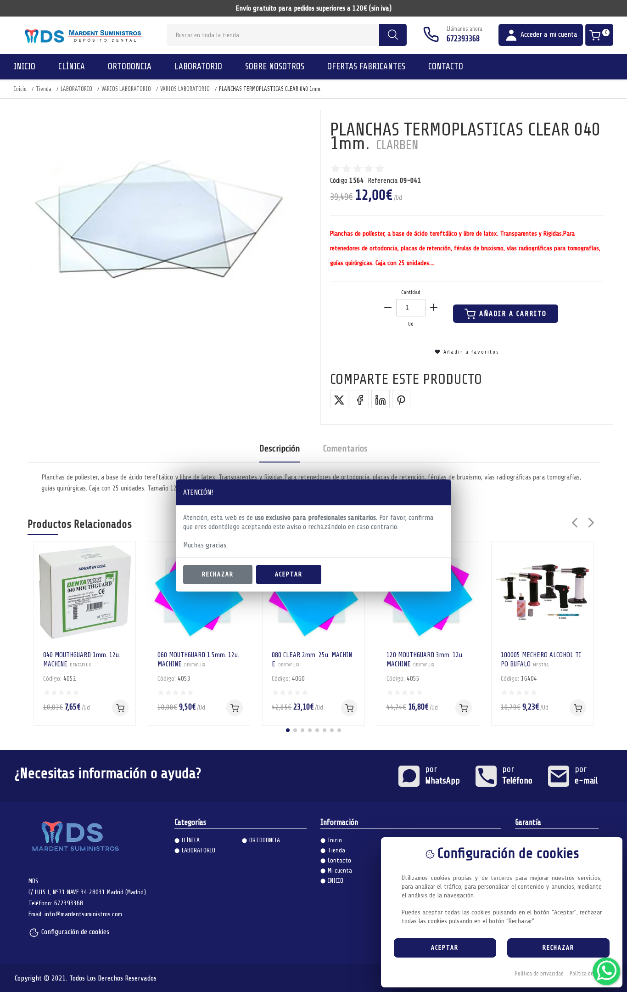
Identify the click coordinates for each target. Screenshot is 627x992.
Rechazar (218, 574)
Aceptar (288, 574)
